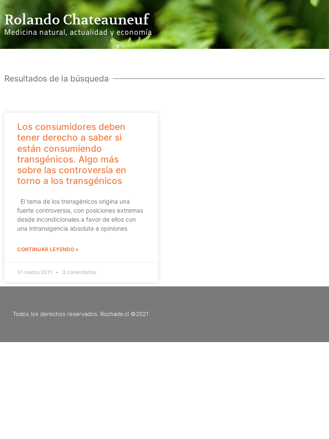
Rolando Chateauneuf (76, 19)
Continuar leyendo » (48, 249)
